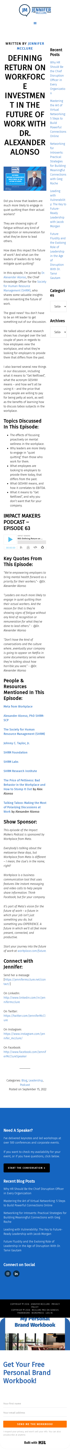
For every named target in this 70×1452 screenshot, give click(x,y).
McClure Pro (39, 1310)
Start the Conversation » (26, 1168)
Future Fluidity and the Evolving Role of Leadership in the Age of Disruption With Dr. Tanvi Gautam (58, 256)
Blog (24, 1080)
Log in (49, 1313)
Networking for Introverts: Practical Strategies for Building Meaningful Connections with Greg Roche (35, 1217)
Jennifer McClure (40, 1304)
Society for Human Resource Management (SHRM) (25, 286)
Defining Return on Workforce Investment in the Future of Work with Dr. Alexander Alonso (25, 105)
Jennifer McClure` (35, 10)
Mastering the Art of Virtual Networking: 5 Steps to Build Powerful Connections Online (58, 118)
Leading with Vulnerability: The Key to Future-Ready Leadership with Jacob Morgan (58, 208)
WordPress (38, 1313)
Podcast (25, 1085)
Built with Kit (35, 1442)
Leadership (36, 1080)
